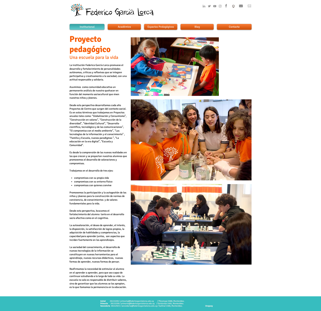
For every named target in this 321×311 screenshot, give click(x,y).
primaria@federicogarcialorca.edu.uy (137, 301)
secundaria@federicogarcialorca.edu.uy (139, 306)
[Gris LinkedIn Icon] (204, 6)
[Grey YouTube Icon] (215, 6)
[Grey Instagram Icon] (220, 6)
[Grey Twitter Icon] (209, 6)
